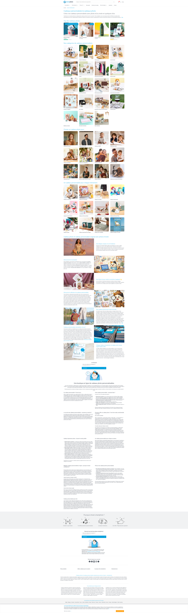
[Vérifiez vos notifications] (121, 2)
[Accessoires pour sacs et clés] (71, 85)
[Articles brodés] (117, 68)
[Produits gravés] (117, 101)
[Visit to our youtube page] (94, 561)
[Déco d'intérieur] (102, 118)
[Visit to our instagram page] (96, 561)
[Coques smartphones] (86, 52)
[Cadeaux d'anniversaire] (117, 191)
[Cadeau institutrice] (102, 171)
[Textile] (86, 68)
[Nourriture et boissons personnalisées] (102, 101)
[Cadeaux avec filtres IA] (71, 68)
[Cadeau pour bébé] (102, 138)
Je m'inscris (85, 368)
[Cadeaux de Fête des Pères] (117, 208)
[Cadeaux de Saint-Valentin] (71, 208)
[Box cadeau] (86, 101)
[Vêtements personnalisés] (102, 68)
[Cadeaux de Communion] (86, 191)
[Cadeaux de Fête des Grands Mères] (102, 208)
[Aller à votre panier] (123, 2)
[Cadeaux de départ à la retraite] (117, 224)
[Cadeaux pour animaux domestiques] (117, 171)
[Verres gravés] (102, 52)
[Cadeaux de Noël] (71, 224)
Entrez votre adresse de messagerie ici (89, 364)
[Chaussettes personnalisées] (117, 30)
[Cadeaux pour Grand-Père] (86, 155)
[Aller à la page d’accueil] (68, 2)
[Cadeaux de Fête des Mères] (86, 208)
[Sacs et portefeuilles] (86, 85)
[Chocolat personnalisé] (102, 85)
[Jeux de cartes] (117, 52)
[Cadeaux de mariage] (102, 191)
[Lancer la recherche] (114, 2)
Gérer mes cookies (67, 611)
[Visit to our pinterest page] (92, 561)
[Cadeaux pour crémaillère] (102, 224)
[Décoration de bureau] (86, 118)
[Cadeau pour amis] (71, 171)
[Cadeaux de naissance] (71, 191)
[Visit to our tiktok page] (98, 561)
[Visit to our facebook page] (90, 561)
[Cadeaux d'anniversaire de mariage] (86, 224)
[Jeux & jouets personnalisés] (117, 85)
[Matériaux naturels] (71, 118)
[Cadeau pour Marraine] (102, 155)
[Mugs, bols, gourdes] (71, 52)
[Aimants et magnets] (71, 101)
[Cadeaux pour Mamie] (71, 155)
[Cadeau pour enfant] (117, 138)
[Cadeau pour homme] (86, 138)
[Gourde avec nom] (102, 30)
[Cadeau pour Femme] (71, 138)
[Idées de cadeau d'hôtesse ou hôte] (86, 171)
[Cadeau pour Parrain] (117, 155)
